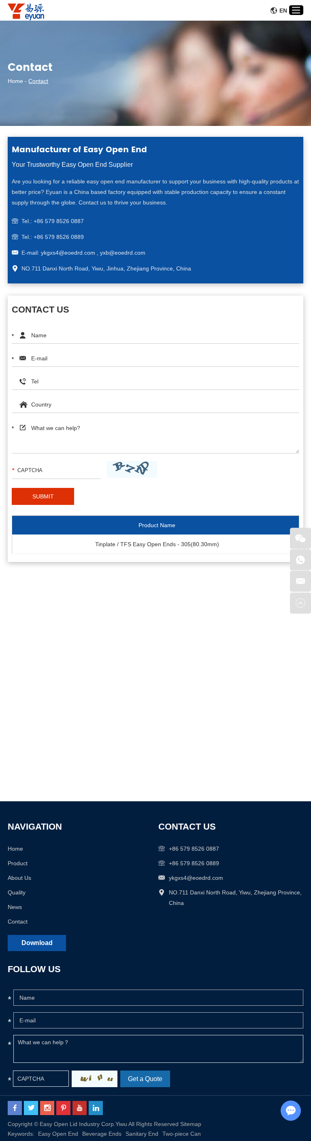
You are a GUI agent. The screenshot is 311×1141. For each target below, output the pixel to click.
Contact (18, 921)
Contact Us (187, 827)
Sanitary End (142, 1133)
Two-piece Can (181, 1133)
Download (37, 942)
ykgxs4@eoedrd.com (196, 878)
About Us (19, 878)
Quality (17, 892)
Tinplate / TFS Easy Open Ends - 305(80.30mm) (157, 544)
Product (18, 863)
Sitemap (190, 1124)
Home (15, 81)
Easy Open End (58, 1133)
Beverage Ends (101, 1133)
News (15, 907)
